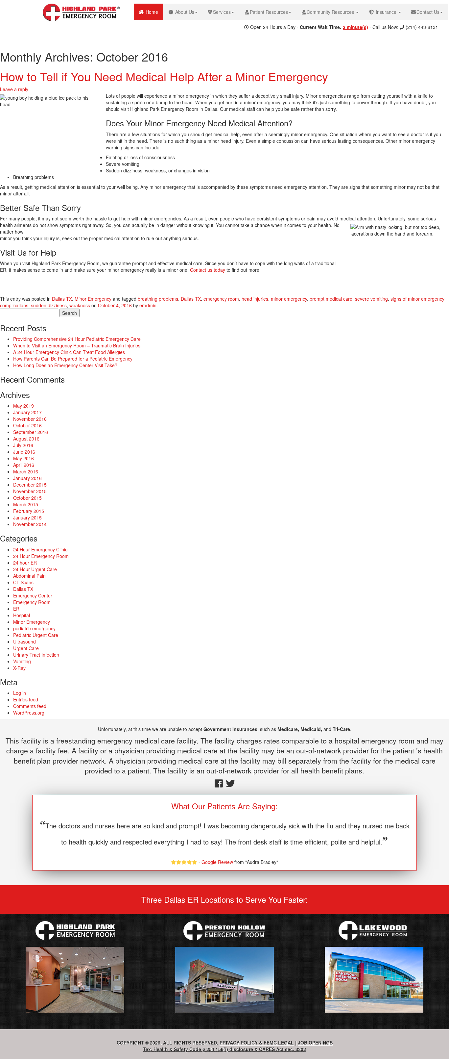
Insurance (386, 12)
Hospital (21, 615)
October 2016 (27, 425)
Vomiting (22, 661)
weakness (79, 305)
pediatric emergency (34, 628)
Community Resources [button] (331, 12)
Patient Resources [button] (269, 12)
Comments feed (29, 706)
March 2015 (25, 504)
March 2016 (25, 471)
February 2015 (28, 511)
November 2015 (30, 491)
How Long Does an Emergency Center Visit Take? (65, 365)
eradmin (147, 305)
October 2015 (27, 497)
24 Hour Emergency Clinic (40, 549)
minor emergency (289, 298)
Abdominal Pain (29, 575)
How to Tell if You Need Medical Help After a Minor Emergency (164, 76)
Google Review (217, 862)
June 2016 (24, 451)
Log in (19, 693)
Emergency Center (32, 595)
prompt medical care (331, 298)
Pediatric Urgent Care (35, 635)
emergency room (221, 298)
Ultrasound (24, 641)
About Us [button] (184, 12)
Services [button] (222, 12)
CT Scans (23, 582)
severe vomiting (371, 298)
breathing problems (158, 298)
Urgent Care (26, 648)
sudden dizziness (49, 305)
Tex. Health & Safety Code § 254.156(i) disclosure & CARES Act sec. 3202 (224, 1049)
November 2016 (30, 419)
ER (16, 608)
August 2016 (26, 438)
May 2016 (23, 458)
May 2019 (23, 405)
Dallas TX (62, 298)
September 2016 (30, 432)
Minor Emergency (93, 298)
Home (153, 11)
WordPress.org (28, 712)
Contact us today (207, 269)
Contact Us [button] (427, 12)
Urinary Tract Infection (36, 654)
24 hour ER (25, 562)
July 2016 (23, 445)
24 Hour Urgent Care (35, 569)
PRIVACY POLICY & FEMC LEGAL (257, 1042)
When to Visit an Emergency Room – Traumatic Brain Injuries (76, 345)
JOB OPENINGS (315, 1042)
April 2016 (23, 465)
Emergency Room (32, 602)
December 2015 (30, 484)
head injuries (255, 298)
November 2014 (30, 524)
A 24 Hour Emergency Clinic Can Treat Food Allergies (69, 352)
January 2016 (27, 478)
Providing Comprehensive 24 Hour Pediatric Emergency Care (77, 339)
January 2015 (27, 517)
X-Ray (19, 668)
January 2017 (27, 412)
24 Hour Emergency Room (41, 556)
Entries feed (25, 699)
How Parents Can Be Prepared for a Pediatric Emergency (72, 358)
